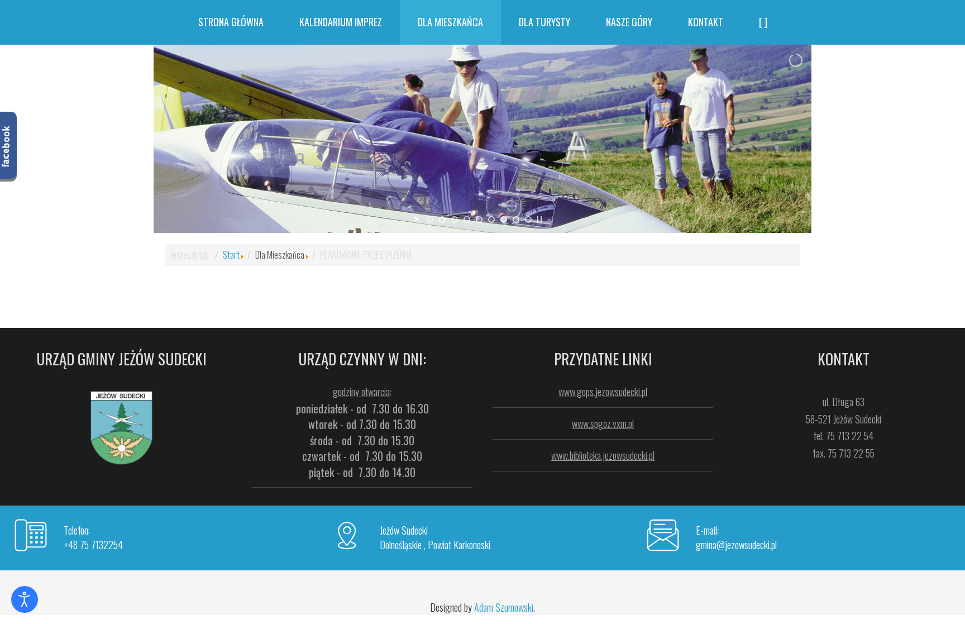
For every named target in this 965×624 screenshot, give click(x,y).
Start (231, 254)
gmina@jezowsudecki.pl (736, 544)
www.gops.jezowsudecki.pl (602, 391)
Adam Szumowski (503, 607)
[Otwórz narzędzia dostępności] (24, 599)
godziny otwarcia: (362, 391)
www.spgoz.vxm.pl (603, 423)
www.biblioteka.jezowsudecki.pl (603, 455)
